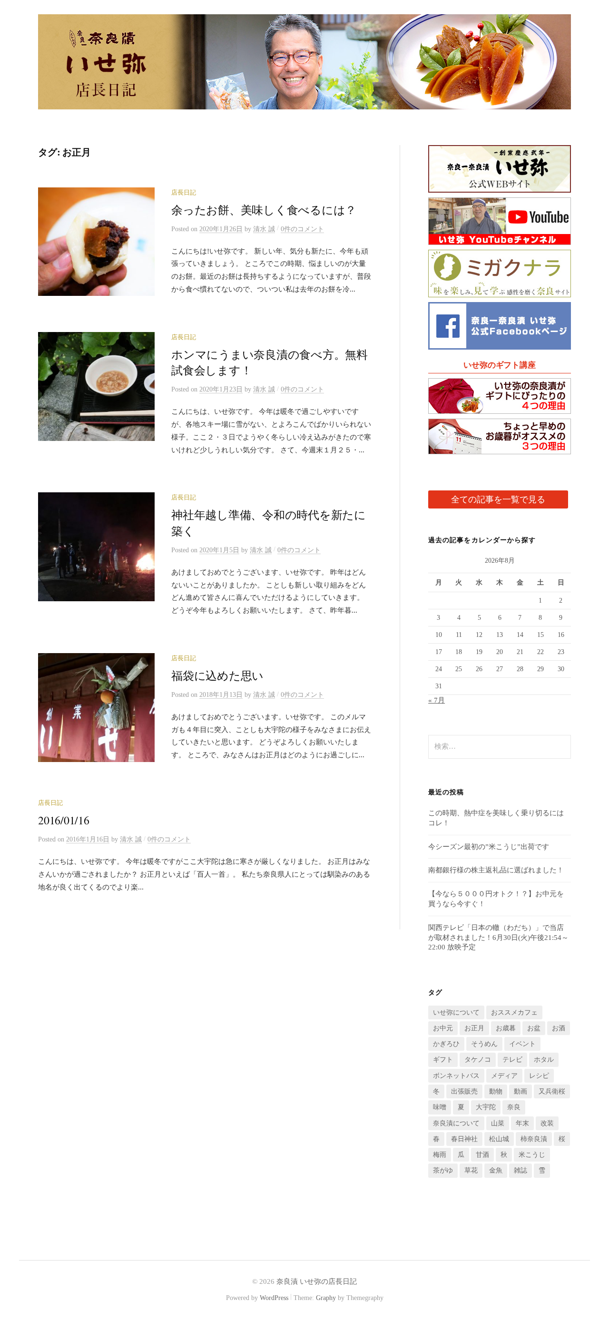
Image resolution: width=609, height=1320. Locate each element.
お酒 (558, 1028)
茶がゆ (443, 1170)
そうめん (484, 1043)
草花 (471, 1170)
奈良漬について (456, 1123)
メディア (504, 1075)
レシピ (539, 1075)
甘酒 (482, 1154)
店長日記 (183, 192)
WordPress (274, 1297)
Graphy (326, 1297)
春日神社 (464, 1139)
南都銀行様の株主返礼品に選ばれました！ (496, 870)
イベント (522, 1043)
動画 (520, 1091)
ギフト (443, 1059)
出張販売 (464, 1091)
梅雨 (439, 1154)
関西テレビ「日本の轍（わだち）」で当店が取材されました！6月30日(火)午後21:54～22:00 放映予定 (498, 937)
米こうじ (532, 1154)
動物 (495, 1091)
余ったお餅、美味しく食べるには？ (263, 209)
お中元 (443, 1028)
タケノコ (477, 1059)
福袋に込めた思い (217, 675)
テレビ (512, 1059)
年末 (522, 1123)
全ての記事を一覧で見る (498, 499)
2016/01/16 (63, 820)
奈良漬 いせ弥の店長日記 (316, 1281)
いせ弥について (456, 1012)
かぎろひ (446, 1043)
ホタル (544, 1059)
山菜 (497, 1123)
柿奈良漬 (534, 1139)
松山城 (499, 1139)
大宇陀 (486, 1107)
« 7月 (436, 700)
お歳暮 (506, 1028)
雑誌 (520, 1170)
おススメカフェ (514, 1012)
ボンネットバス (456, 1075)
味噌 (439, 1107)
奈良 (514, 1107)
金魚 (495, 1170)
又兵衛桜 (552, 1091)
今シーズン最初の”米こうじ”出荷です (488, 847)
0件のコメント (302, 229)
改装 (547, 1123)
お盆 (533, 1028)
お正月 (474, 1028)
